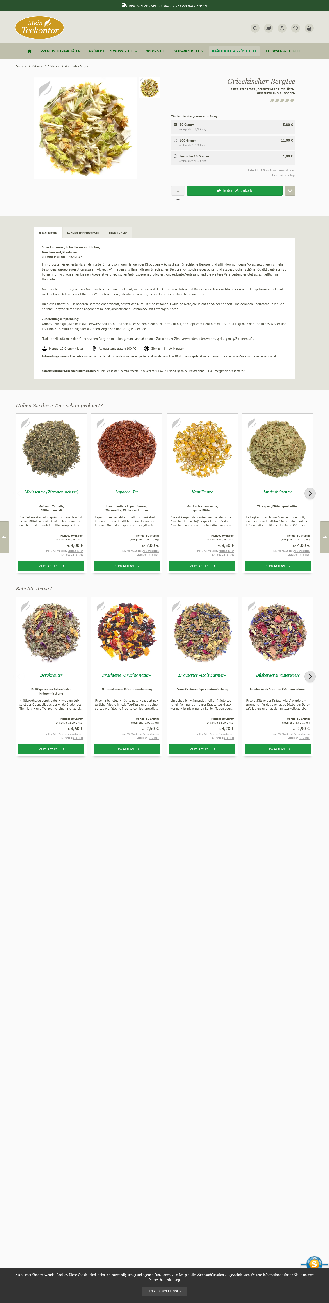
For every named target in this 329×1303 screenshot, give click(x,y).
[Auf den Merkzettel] (290, 190)
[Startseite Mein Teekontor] (39, 38)
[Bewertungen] (268, 28)
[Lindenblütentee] (278, 449)
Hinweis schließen (164, 1291)
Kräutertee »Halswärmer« (202, 675)
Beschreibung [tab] (48, 232)
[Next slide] (310, 493)
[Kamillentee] (202, 449)
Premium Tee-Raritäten (60, 51)
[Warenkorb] (309, 28)
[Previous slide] (19, 493)
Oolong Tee (155, 51)
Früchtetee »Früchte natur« (126, 675)
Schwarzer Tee (187, 51)
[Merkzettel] (295, 28)
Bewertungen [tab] (118, 232)
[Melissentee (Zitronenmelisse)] (51, 449)
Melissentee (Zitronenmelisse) (51, 492)
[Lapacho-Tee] (127, 449)
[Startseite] (29, 51)
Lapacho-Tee (126, 492)
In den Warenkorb (234, 190)
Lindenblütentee (277, 492)
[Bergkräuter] (51, 632)
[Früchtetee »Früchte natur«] (127, 632)
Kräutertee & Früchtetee (234, 51)
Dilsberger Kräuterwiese (278, 675)
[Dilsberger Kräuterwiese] (278, 632)
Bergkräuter (51, 675)
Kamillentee (202, 492)
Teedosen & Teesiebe (283, 51)
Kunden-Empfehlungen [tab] (83, 232)
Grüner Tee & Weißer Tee (111, 51)
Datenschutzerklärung (164, 1280)
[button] (149, 87)
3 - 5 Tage (289, 175)
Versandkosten (287, 170)
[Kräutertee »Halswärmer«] (202, 632)
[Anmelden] (282, 28)
